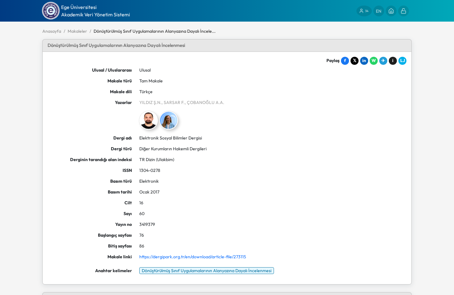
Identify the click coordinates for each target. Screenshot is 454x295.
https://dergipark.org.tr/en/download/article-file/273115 (192, 257)
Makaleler (77, 31)
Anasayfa (51, 31)
